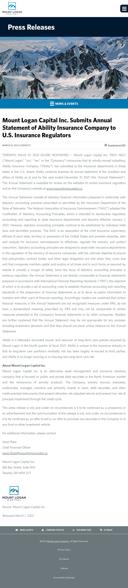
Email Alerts (24, 530)
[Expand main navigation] (124, 8)
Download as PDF (117, 145)
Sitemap (106, 530)
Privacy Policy (64, 549)
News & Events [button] (66, 103)
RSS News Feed (81, 530)
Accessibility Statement (64, 577)
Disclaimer (64, 559)
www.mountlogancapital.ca (64, 188)
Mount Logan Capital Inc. (58, 541)
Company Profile (53, 530)
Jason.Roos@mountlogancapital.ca (24, 453)
